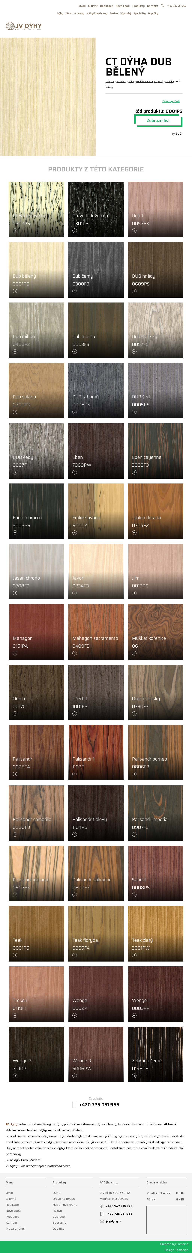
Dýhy (60, 13)
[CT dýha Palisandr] (36, 752)
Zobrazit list (158, 120)
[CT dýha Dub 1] (155, 209)
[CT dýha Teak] (36, 933)
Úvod (82, 6)
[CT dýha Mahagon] (36, 632)
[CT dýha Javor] (96, 571)
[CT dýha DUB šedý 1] (36, 451)
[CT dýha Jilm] (155, 571)
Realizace (106, 6)
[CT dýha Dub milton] (36, 330)
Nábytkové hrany (97, 13)
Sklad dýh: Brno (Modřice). (24, 1160)
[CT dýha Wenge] (96, 994)
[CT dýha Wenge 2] (36, 1054)
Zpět (179, 133)
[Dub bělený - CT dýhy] (48, 97)
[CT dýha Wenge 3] (96, 1054)
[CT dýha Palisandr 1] (96, 752)
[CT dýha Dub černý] (96, 269)
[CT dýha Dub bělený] (36, 269)
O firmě (93, 6)
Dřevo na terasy (74, 13)
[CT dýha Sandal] (155, 873)
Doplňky (153, 13)
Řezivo (114, 13)
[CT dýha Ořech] (36, 692)
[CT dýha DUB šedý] (155, 390)
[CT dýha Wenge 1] (155, 994)
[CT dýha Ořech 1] (96, 692)
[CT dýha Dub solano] (36, 390)
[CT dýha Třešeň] (36, 994)
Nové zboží (123, 6)
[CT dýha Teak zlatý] (155, 933)
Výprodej (125, 13)
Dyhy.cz (110, 81)
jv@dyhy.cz (114, 1221)
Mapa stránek (16, 1228)
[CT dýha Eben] (96, 451)
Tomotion (181, 1250)
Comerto (182, 1244)
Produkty (138, 6)
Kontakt (152, 6)
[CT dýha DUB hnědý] (155, 269)
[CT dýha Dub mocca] (96, 330)
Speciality (139, 13)
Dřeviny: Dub (171, 101)
